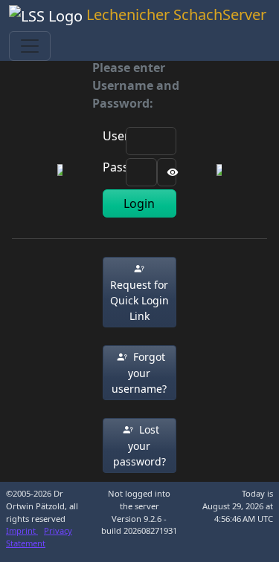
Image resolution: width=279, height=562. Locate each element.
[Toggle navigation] (30, 46)
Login (139, 203)
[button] (139, 292)
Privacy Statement (39, 537)
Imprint (22, 530)
